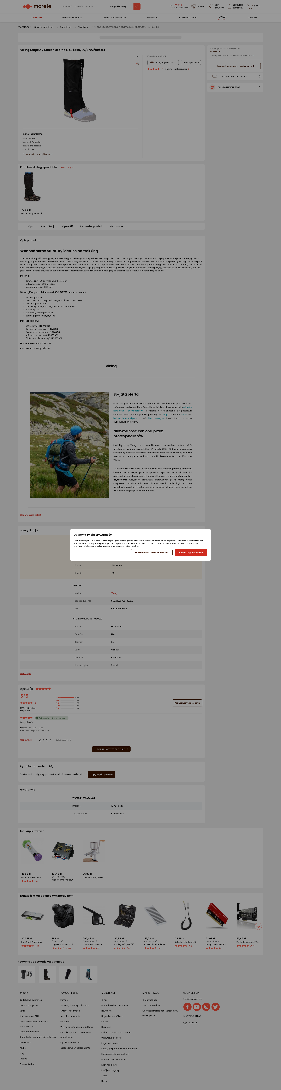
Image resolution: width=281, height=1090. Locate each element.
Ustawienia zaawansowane (151, 552)
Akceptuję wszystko (191, 552)
